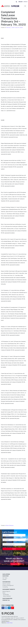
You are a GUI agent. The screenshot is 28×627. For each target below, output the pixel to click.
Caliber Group (9, 622)
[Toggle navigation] (25, 6)
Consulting (5, 587)
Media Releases (9, 525)
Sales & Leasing (6, 583)
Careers (4, 579)
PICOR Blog (6, 594)
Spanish (25, 1)
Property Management (8, 585)
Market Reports (6, 591)
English (21, 1)
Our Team (5, 578)
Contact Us (14, 564)
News (4, 593)
